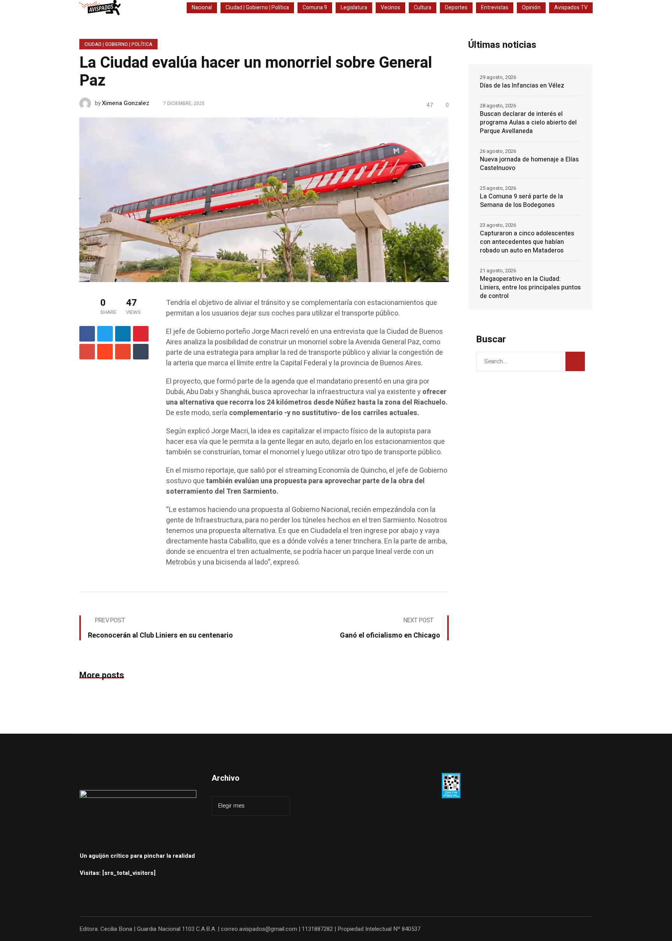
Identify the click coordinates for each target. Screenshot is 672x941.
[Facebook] (87, 334)
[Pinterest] (141, 334)
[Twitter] (105, 334)
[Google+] (87, 351)
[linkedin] (123, 334)
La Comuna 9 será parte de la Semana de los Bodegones (521, 201)
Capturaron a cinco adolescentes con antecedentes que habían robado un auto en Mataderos (527, 242)
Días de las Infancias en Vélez (522, 85)
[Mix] (123, 351)
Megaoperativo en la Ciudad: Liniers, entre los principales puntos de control (530, 287)
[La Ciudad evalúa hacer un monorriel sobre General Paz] (264, 199)
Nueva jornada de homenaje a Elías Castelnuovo (529, 164)
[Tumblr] (141, 351)
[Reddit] (105, 351)
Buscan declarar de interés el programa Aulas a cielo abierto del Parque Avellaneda (528, 122)
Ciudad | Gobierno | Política (118, 44)
